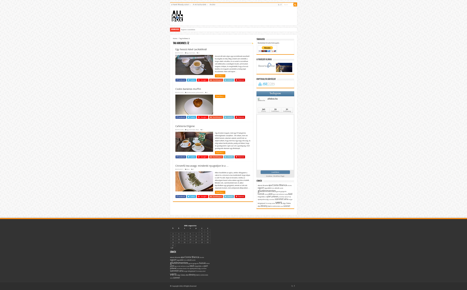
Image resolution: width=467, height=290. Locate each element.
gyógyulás (283, 191)
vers (278, 203)
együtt (261, 188)
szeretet (279, 199)
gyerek (278, 191)
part (269, 196)
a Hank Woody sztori (180, 4)
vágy (284, 203)
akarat (260, 185)
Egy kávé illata (191, 53)
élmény (264, 206)
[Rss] (279, 4)
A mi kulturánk (199, 4)
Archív (212, 4)
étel (269, 206)
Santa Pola (288, 197)
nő (266, 197)
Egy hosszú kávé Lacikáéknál (191, 49)
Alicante (265, 185)
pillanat (275, 196)
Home (175, 38)
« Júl (171, 248)
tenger (290, 199)
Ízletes (288, 203)
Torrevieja (268, 203)
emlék (281, 188)
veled (273, 203)
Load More (275, 172)
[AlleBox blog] (177, 15)
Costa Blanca (279, 185)
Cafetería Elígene (185, 126)
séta (286, 199)
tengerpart (261, 203)
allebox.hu (272, 99)
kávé (290, 194)
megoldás (261, 197)
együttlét (268, 188)
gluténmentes (267, 191)
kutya (286, 194)
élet (259, 206)
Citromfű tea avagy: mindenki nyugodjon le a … (202, 165)
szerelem (271, 199)
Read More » (220, 76)
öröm (278, 206)
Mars (197, 130)
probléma (281, 197)
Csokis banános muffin (188, 89)
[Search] (295, 4)
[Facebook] (281, 4)
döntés (289, 185)
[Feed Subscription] (252, 43)
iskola (266, 194)
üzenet (286, 206)
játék (270, 194)
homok (261, 194)
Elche (272, 188)
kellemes (281, 194)
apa (270, 185)
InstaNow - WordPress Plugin (275, 176)
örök (274, 206)
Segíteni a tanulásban (188, 30)
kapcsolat (276, 194)
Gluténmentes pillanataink (195, 92)
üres (281, 206)
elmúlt (277, 188)
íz (271, 206)
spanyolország (263, 199)
